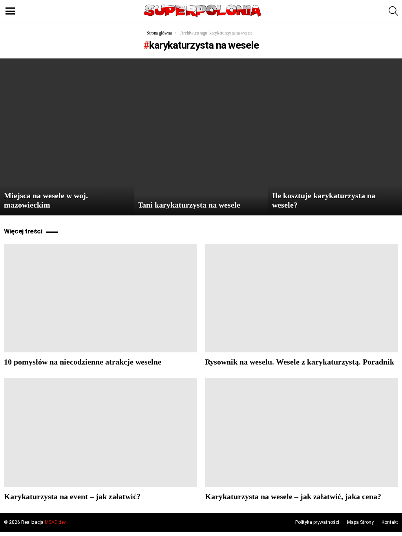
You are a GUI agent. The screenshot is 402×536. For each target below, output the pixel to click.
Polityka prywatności (317, 522)
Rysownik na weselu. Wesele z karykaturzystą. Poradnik (299, 361)
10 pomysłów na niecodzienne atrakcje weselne (82, 361)
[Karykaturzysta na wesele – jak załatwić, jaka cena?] (301, 432)
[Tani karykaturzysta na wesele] (201, 136)
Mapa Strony (360, 522)
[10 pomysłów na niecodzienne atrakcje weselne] (100, 298)
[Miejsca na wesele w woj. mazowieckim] (67, 136)
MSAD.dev (55, 522)
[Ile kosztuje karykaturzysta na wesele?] (335, 136)
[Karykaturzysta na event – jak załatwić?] (100, 432)
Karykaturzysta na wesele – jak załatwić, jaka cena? (293, 496)
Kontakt (390, 522)
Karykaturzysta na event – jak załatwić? (72, 496)
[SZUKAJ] (393, 11)
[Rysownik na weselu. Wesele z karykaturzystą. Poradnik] (301, 298)
